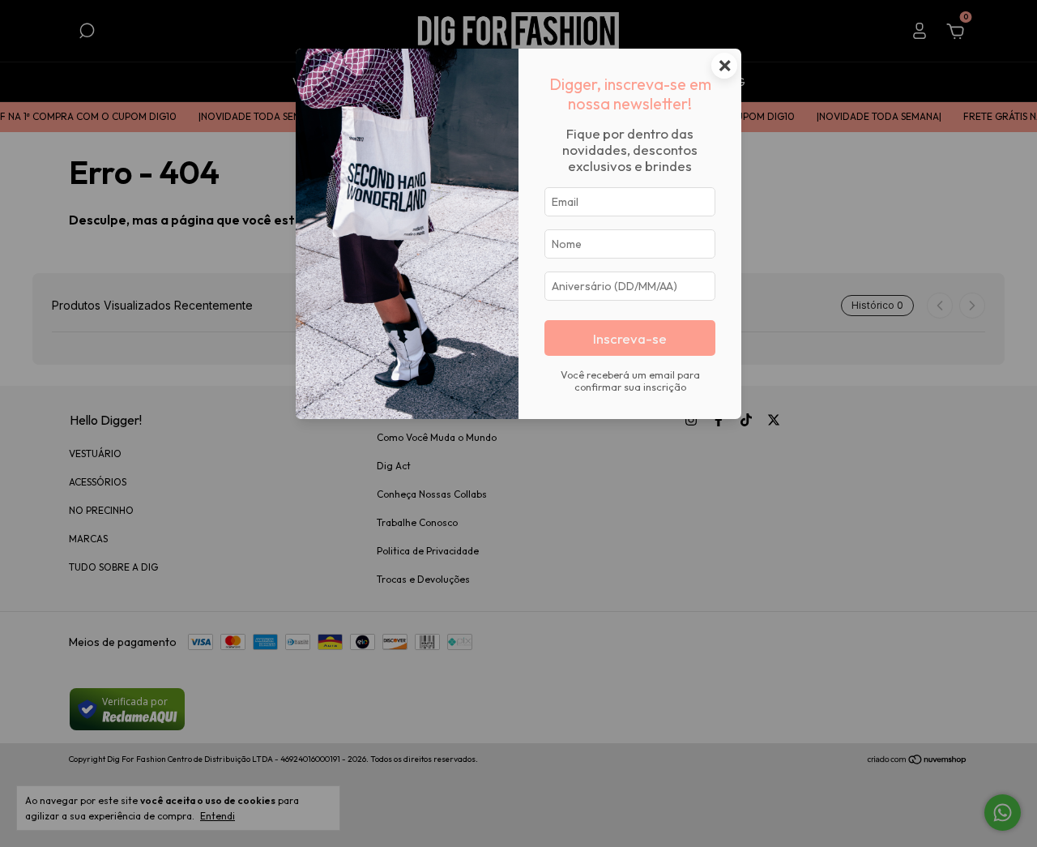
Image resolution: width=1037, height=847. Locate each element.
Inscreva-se (630, 338)
